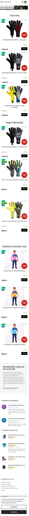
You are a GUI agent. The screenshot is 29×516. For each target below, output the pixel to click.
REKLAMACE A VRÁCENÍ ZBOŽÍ (8, 486)
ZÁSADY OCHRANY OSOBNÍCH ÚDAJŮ (9, 488)
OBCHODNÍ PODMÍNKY (6, 484)
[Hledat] (17, 2)
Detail (24, 49)
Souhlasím (14, 512)
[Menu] (25, 2)
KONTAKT (3, 490)
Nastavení (14, 507)
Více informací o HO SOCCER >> (10, 388)
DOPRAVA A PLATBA (5, 482)
